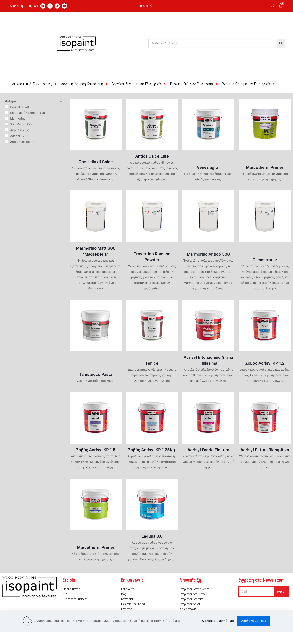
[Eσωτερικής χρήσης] (6, 112)
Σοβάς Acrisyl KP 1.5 (95, 449)
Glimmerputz (264, 259)
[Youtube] (64, 6)
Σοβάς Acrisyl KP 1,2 (264, 363)
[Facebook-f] (42, 6)
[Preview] (116, 112)
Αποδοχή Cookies (253, 621)
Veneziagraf (208, 167)
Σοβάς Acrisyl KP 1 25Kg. (152, 449)
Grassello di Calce (95, 161)
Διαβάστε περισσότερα (218, 621)
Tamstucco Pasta (95, 374)
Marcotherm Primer (264, 167)
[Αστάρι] (6, 135)
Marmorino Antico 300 (208, 254)
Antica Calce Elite (152, 156)
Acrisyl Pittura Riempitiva (264, 449)
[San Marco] (6, 124)
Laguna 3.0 (152, 536)
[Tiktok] (57, 6)
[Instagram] (50, 6)
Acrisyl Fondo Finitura (208, 449)
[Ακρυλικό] (6, 129)
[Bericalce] (6, 106)
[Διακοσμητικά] (6, 141)
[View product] (116, 104)
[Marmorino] (6, 118)
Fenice (152, 363)
